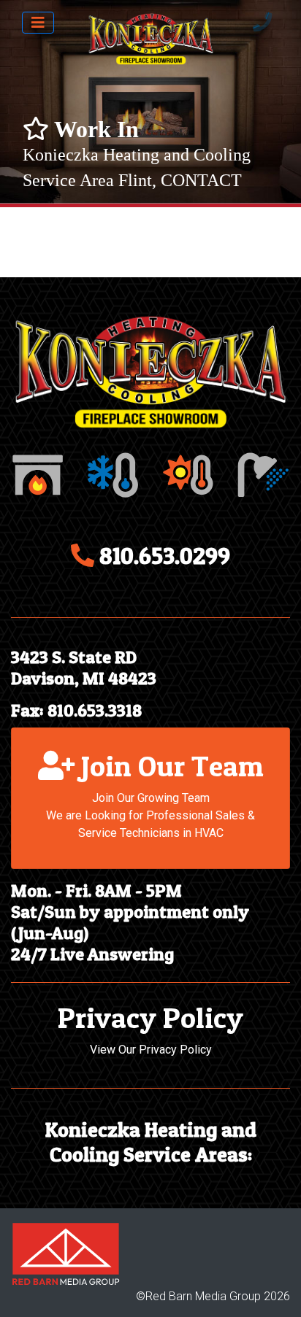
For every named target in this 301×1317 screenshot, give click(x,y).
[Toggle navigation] (38, 23)
